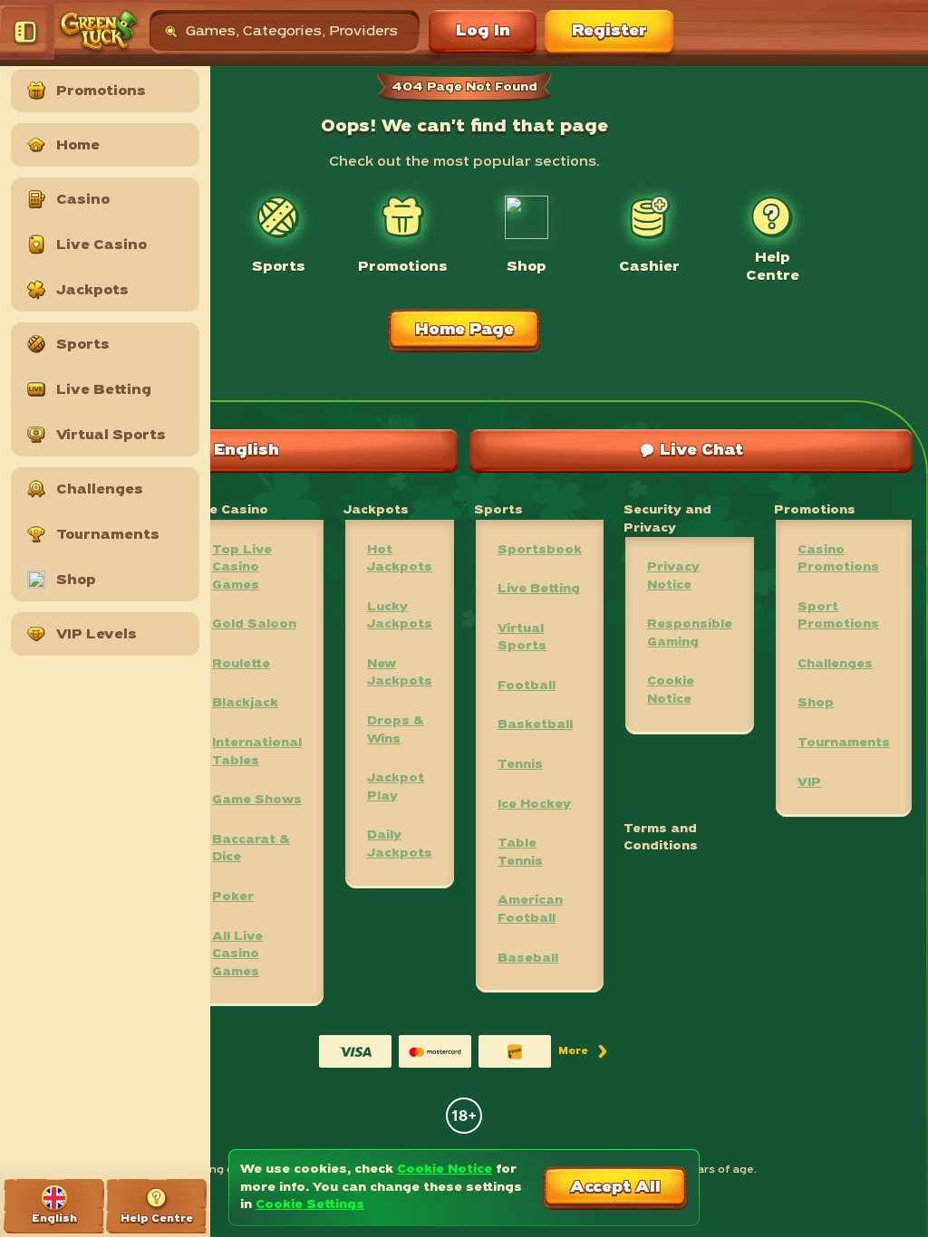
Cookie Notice (670, 690)
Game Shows (257, 800)
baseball (528, 958)
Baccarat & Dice (251, 849)
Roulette (241, 664)
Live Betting (539, 589)
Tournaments (844, 743)
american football (530, 909)
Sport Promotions (838, 616)
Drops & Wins (395, 730)
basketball (535, 725)
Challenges (835, 664)
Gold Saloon (254, 624)
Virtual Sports (522, 638)
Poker (233, 897)
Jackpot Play (395, 787)
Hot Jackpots (399, 559)
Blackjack (245, 703)
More (584, 1054)
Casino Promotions (838, 559)
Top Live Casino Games (242, 567)
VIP (809, 783)
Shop (816, 703)
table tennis (520, 852)
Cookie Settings (310, 1205)
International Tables (257, 752)
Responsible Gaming (689, 633)
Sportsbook (540, 550)
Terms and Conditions (661, 838)
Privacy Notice (673, 576)
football (527, 686)
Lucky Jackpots (399, 616)
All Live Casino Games (237, 954)
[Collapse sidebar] (27, 31)
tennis (520, 765)
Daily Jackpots (399, 844)
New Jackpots (399, 673)
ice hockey (534, 804)
